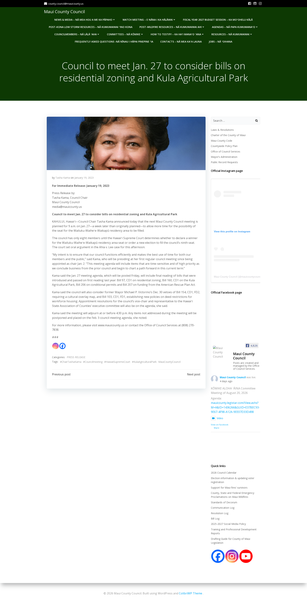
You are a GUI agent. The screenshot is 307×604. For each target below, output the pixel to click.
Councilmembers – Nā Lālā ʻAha (75, 34)
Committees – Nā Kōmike (123, 34)
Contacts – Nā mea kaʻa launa (181, 41)
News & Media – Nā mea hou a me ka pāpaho (83, 19)
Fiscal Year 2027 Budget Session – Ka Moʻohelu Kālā (218, 19)
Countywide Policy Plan (224, 146)
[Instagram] (55, 346)
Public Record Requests (224, 162)
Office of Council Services (225, 151)
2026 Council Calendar (223, 472)
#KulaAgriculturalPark (144, 361)
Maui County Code (221, 140)
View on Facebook (219, 424)
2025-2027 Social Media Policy (228, 524)
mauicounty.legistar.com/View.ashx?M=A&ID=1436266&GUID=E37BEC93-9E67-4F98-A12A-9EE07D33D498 (235, 407)
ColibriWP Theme (190, 593)
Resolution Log (219, 513)
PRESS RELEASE (76, 357)
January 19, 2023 (84, 177)
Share (216, 427)
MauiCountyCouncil (169, 361)
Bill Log (215, 518)
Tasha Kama (62, 177)
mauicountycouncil (251, 276)
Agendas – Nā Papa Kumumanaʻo (233, 27)
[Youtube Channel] (246, 556)
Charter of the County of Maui (228, 135)
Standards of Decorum (224, 502)
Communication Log (222, 507)
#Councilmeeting (93, 361)
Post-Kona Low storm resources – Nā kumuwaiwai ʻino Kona (90, 27)
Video (220, 418)
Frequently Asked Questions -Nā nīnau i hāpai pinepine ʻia (114, 41)
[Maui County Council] (221, 352)
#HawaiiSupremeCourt (117, 361)
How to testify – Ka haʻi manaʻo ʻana (176, 34)
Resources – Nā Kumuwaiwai (230, 34)
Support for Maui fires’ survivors (229, 487)
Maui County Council (64, 11)
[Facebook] (62, 346)
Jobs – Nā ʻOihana (220, 41)
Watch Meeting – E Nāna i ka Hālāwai (148, 19)
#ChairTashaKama (70, 361)
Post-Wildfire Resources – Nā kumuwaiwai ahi (170, 27)
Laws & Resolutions (222, 129)
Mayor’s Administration (224, 157)
